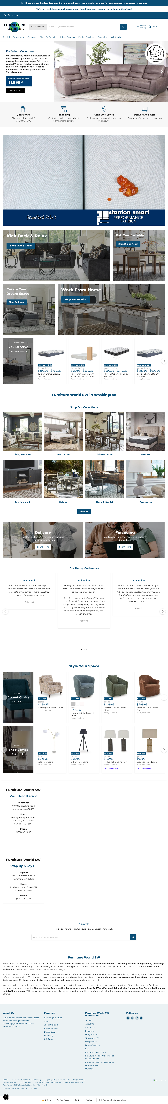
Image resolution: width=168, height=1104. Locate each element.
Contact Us (90, 1027)
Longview (147, 1083)
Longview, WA (91, 1034)
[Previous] (4, 361)
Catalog (31, 37)
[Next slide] (161, 71)
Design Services (86, 37)
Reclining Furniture (13, 37)
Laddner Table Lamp (147, 762)
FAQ (87, 1049)
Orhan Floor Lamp (80, 762)
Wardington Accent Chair (50, 708)
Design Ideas (91, 1041)
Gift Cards (116, 37)
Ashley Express (67, 37)
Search (88, 1020)
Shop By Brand (47, 37)
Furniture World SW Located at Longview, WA (21, 1085)
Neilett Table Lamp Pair (115, 762)
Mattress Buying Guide (95, 1052)
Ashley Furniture (44, 379)
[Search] (123, 27)
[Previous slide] (6, 71)
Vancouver (156, 1075)
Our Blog (89, 1069)
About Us (89, 1024)
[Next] (164, 361)
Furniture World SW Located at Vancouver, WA (64, 1082)
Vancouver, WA (92, 1038)
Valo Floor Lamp (46, 762)
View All (84, 511)
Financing (102, 37)
